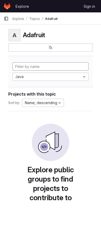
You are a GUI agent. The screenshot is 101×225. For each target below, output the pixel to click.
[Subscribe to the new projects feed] (50, 47)
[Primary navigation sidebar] (6, 18)
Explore (22, 6)
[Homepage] (7, 6)
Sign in (89, 6)
